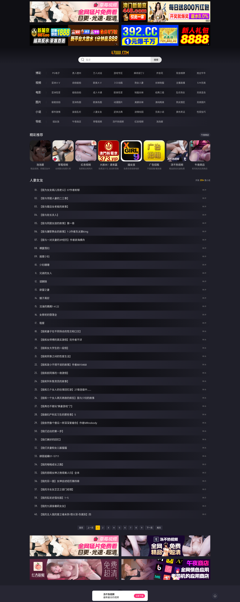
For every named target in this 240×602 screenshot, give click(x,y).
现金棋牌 (180, 73)
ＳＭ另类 (201, 82)
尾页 (159, 527)
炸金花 (159, 73)
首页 (81, 527)
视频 (38, 83)
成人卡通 (97, 92)
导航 (38, 121)
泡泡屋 (159, 121)
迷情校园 (139, 111)
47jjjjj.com (120, 52)
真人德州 (76, 73)
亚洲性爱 (56, 92)
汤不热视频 (118, 121)
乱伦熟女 (180, 92)
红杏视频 (139, 121)
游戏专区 (118, 73)
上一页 (90, 527)
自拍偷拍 (76, 82)
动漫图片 (118, 102)
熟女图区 (180, 102)
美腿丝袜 (139, 102)
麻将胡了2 (139, 73)
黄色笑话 (180, 111)
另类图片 (201, 102)
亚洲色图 (76, 102)
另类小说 (159, 111)
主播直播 (180, 82)
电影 (38, 92)
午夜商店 (76, 121)
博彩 (38, 73)
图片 (38, 102)
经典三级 (159, 92)
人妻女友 (97, 111)
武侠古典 (118, 111)
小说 (38, 112)
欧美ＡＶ (97, 82)
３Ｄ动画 (118, 82)
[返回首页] (215, 596)
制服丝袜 (139, 92)
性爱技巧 (201, 111)
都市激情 (56, 111)
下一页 (149, 527)
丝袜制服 (159, 82)
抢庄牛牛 (201, 73)
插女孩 (56, 121)
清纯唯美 (159, 102)
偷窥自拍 (56, 102)
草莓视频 (97, 121)
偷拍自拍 (76, 92)
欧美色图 (97, 102)
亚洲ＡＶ (56, 82)
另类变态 (201, 92)
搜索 (156, 59)
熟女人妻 (139, 82)
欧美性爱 (118, 92)
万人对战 (97, 73)
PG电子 (56, 73)
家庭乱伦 (76, 111)
